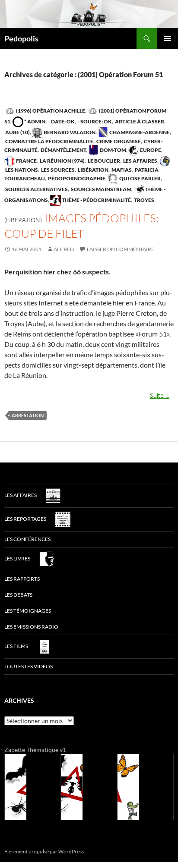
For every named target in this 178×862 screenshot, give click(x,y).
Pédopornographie (76, 178)
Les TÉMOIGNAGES (27, 610)
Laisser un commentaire (120, 249)
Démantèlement (63, 150)
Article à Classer (139, 121)
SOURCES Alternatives (36, 189)
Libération (92, 170)
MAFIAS (121, 170)
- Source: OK (94, 121)
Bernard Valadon (69, 132)
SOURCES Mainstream (100, 189)
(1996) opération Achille (50, 110)
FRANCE (26, 160)
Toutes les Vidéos (28, 666)
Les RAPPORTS (22, 579)
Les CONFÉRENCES (27, 539)
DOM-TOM (112, 150)
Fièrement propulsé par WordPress (44, 851)
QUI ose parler (139, 178)
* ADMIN (34, 121)
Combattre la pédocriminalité (48, 141)
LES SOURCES (57, 170)
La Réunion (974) (62, 160)
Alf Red (64, 249)
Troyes (143, 200)
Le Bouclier (103, 160)
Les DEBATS (18, 594)
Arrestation (28, 415)
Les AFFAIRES (139, 160)
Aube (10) (17, 132)
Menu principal (167, 38)
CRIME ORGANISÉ (118, 141)
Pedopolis (21, 38)
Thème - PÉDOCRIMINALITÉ (96, 200)
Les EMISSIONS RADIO (31, 626)
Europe (150, 150)
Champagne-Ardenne (139, 132)
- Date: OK (61, 121)
